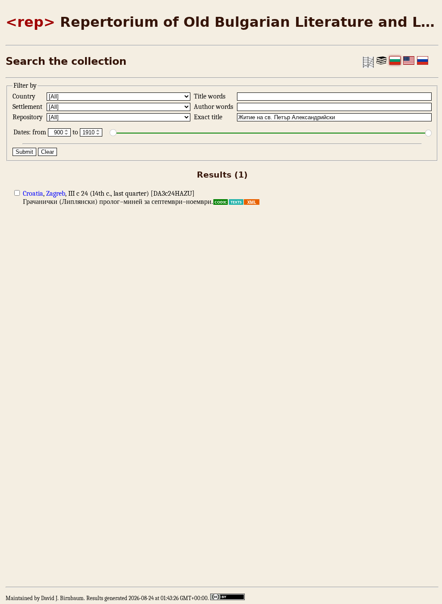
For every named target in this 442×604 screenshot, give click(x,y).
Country (25, 96)
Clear (47, 152)
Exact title (209, 117)
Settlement (28, 107)
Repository (28, 117)
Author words (214, 107)
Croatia (33, 193)
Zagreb (55, 193)
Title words (210, 96)
